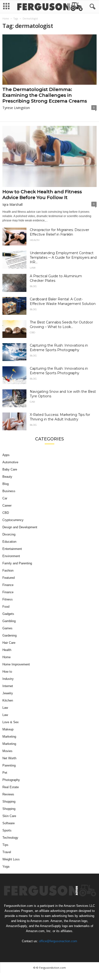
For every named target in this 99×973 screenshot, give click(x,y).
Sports (7, 830)
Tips (5, 845)
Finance (7, 585)
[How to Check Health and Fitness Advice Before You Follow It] (49, 156)
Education (9, 541)
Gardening (9, 635)
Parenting (9, 765)
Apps (6, 455)
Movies (7, 751)
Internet (7, 686)
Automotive (10, 462)
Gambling (9, 621)
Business (8, 491)
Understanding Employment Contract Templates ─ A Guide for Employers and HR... (63, 257)
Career (7, 505)
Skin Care (9, 816)
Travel (6, 852)
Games (7, 628)
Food (5, 606)
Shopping (8, 801)
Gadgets (8, 614)
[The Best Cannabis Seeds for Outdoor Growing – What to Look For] (14, 329)
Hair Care (8, 642)
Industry (8, 679)
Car (32, 402)
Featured (8, 578)
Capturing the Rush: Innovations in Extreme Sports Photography (59, 347)
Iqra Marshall (12, 204)
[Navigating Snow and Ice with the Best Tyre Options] (14, 398)
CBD (32, 332)
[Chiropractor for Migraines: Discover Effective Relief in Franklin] (14, 237)
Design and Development (19, 527)
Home (5, 18)
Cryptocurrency (13, 520)
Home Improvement (16, 664)
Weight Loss (11, 859)
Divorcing (8, 534)
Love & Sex (10, 722)
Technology (10, 837)
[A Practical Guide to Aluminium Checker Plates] (14, 283)
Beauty (7, 476)
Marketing (9, 736)
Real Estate (10, 787)
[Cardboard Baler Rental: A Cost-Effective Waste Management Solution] (14, 306)
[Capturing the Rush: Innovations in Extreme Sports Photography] (14, 352)
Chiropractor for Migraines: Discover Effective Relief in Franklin (59, 232)
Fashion (7, 570)
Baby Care (9, 469)
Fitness (7, 599)
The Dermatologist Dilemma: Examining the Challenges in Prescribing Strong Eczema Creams (44, 95)
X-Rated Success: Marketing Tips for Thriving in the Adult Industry (60, 416)
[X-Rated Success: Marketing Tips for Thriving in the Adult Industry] (14, 421)
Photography (11, 780)
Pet (4, 772)
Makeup (7, 729)
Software (8, 823)
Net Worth (9, 758)
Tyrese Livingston (16, 107)
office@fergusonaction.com (58, 941)
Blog (33, 286)
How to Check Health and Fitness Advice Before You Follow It (42, 194)
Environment (11, 556)
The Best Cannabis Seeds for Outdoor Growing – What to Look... (61, 324)
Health (34, 240)
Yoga (5, 866)
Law (33, 268)
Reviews (8, 794)
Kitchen (7, 700)
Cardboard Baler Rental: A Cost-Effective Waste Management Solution (63, 301)
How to (7, 671)
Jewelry (7, 693)
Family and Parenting (17, 563)
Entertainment (12, 549)
